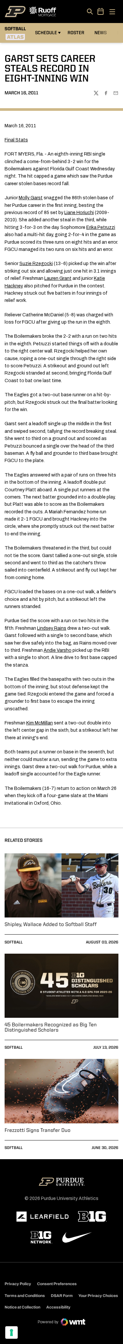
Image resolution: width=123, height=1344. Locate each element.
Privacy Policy (18, 1284)
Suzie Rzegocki (36, 263)
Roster (76, 33)
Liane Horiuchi (79, 212)
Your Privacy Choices (98, 1295)
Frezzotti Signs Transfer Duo (38, 1130)
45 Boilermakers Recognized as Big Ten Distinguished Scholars (51, 1027)
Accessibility (58, 1307)
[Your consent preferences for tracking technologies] (11, 1332)
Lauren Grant (58, 278)
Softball (14, 942)
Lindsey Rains (51, 628)
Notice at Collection (22, 1307)
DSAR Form (62, 1295)
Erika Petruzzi (100, 227)
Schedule (46, 33)
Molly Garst (31, 197)
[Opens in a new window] (42, 1216)
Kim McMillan (39, 723)
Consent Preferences (57, 1284)
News (100, 33)
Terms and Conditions (25, 1295)
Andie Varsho (58, 650)
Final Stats (16, 139)
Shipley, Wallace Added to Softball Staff (51, 924)
